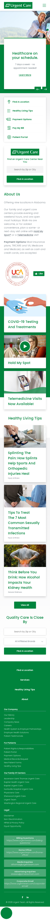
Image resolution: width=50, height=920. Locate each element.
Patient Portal (10, 752)
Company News (11, 722)
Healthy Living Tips (25, 689)
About (25, 699)
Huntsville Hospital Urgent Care (18, 789)
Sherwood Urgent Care (15, 796)
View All (25, 605)
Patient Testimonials (13, 736)
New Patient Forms (12, 762)
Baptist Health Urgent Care (16, 782)
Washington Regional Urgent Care (20, 803)
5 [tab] (48, 42)
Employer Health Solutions (16, 732)
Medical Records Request (16, 759)
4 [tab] (48, 38)
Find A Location (25, 179)
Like (41, 273)
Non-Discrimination (13, 819)
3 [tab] (48, 34)
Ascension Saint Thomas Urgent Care (21, 778)
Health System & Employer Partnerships (22, 729)
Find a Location (25, 670)
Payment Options (12, 755)
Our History (9, 715)
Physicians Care (11, 792)
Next (45, 89)
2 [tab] (48, 30)
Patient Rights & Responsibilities (19, 748)
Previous (38, 89)
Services (24, 679)
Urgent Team (10, 799)
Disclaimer (9, 815)
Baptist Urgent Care (13, 785)
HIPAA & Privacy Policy (14, 822)
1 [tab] (48, 26)
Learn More (25, 77)
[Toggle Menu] (44, 5)
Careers (8, 725)
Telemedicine (25, 235)
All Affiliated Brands (25, 641)
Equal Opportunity (12, 826)
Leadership (9, 718)
